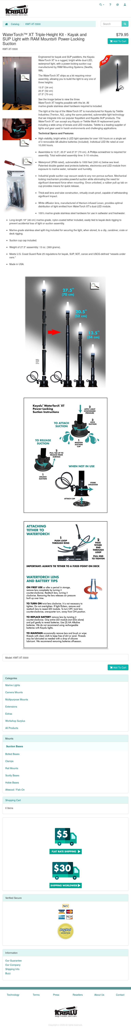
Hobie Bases (12, 782)
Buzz (8, 973)
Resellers (78, 994)
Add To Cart (119, 41)
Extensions (11, 706)
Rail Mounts (11, 768)
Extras (8, 713)
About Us (99, 994)
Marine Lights (12, 685)
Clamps (9, 761)
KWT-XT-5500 (33, 24)
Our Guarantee (13, 960)
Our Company (12, 964)
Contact (120, 994)
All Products (11, 728)
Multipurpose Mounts (16, 699)
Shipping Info (12, 969)
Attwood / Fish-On (15, 789)
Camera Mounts (14, 692)
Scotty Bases (12, 775)
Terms (36, 994)
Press (56, 994)
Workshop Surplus (15, 720)
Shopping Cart (13, 800)
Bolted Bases (12, 754)
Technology (13, 994)
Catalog (15, 24)
